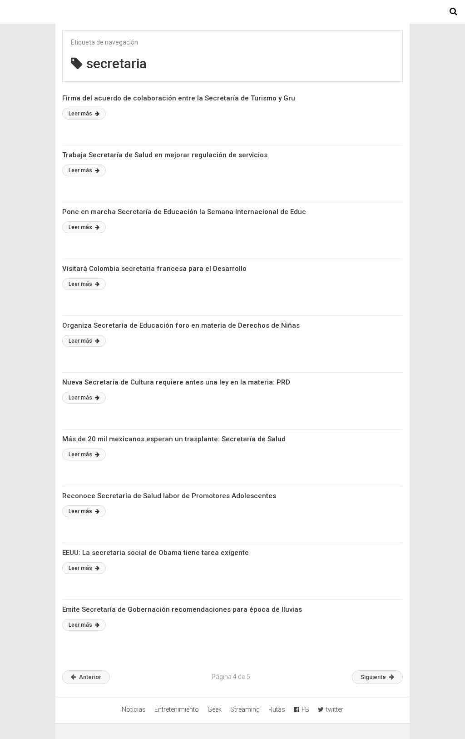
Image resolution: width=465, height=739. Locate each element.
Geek (215, 709)
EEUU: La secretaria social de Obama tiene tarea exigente (155, 553)
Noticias (134, 709)
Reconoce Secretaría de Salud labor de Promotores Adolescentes (169, 496)
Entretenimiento (176, 709)
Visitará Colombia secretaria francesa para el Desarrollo (154, 269)
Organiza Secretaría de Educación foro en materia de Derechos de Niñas (181, 325)
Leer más (81, 113)
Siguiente (373, 677)
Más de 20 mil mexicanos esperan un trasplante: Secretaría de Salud (174, 439)
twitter (334, 709)
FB (305, 709)
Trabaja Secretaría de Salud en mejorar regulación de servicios (164, 155)
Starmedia (232, 11)
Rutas (276, 709)
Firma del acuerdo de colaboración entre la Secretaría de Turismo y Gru (178, 98)
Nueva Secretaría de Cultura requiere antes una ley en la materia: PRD (176, 382)
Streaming (245, 709)
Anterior (90, 677)
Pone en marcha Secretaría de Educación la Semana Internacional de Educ (184, 212)
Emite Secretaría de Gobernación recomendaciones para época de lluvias (182, 609)
